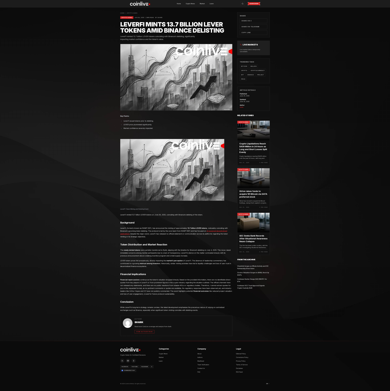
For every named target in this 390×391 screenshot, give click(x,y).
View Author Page (144, 331)
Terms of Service (242, 365)
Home (179, 3)
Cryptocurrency (258, 70)
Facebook (125, 366)
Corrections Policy (242, 357)
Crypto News (190, 3)
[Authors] (134, 361)
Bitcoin (244, 66)
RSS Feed (239, 372)
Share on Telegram (250, 27)
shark (241, 107)
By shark (159, 17)
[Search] (242, 4)
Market (202, 3)
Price (243, 79)
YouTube (135, 366)
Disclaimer (239, 368)
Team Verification (203, 365)
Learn (212, 3)
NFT (242, 75)
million (253, 66)
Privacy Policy (240, 361)
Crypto (244, 70)
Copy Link (246, 32)
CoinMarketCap (129, 370)
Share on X (247, 21)
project (260, 75)
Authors (200, 357)
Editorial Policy (241, 354)
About (199, 354)
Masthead (200, 361)
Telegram (144, 366)
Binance (251, 75)
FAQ (198, 372)
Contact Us (201, 368)
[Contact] (128, 361)
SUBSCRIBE (254, 3)
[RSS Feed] (122, 361)
